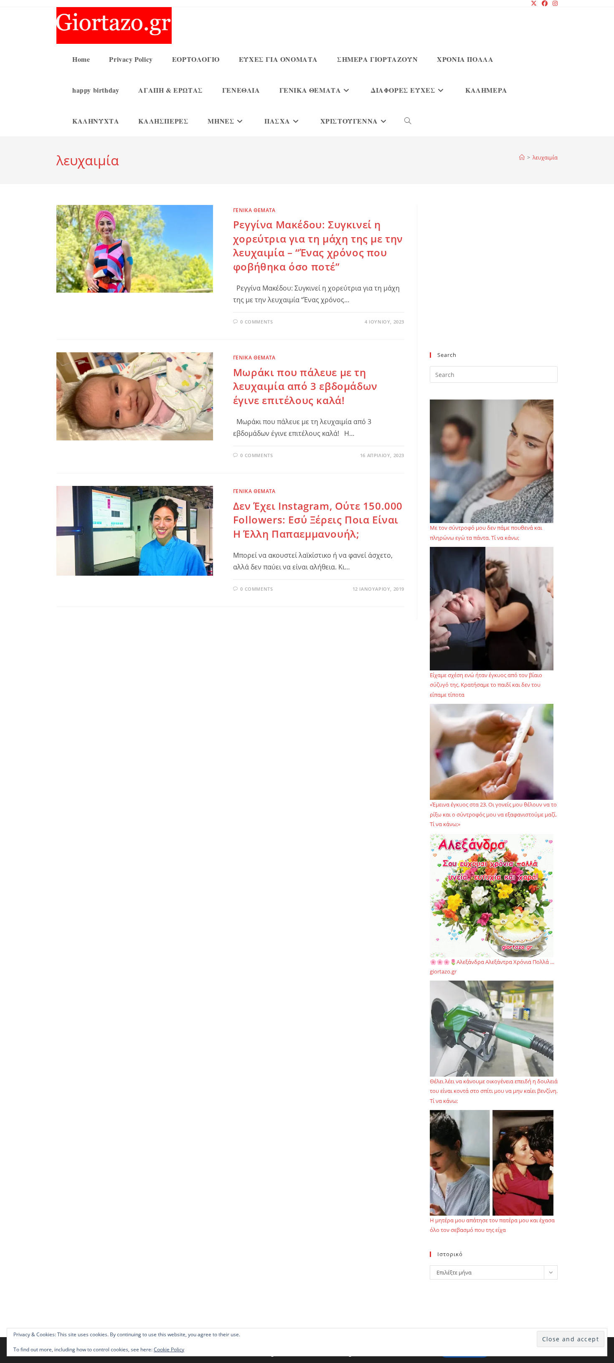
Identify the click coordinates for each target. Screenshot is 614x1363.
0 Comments (256, 322)
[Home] (522, 157)
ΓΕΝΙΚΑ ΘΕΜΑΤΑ (254, 210)
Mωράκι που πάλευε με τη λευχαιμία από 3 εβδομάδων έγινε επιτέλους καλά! (305, 386)
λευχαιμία (545, 157)
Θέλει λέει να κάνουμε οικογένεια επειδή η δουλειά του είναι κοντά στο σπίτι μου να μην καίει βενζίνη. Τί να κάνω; (494, 1091)
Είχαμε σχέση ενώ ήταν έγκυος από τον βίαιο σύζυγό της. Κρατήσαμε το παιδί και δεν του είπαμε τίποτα (486, 684)
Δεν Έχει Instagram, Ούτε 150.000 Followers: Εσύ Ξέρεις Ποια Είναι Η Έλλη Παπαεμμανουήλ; (318, 520)
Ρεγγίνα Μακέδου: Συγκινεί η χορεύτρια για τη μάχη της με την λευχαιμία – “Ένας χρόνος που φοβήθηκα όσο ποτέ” (318, 245)
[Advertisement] (494, 283)
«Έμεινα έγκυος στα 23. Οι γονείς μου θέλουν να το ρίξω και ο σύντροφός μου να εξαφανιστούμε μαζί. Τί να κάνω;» (493, 814)
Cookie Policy (169, 1349)
